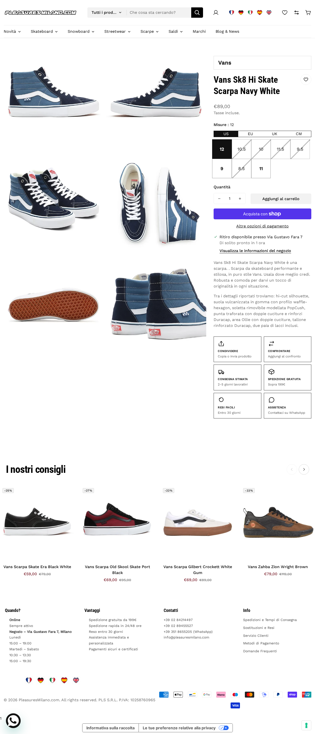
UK (274, 133)
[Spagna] (259, 12)
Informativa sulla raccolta (110, 727)
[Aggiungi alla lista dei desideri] (305, 79)
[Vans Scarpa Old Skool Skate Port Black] (117, 523)
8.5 (241, 168)
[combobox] (145, 12)
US (226, 133)
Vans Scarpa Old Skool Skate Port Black (117, 569)
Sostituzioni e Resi (258, 628)
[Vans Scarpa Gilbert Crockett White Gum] (197, 523)
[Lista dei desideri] (285, 13)
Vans (224, 63)
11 (261, 168)
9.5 (300, 149)
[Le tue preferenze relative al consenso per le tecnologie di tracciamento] (306, 725)
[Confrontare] (296, 13)
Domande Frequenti (260, 651)
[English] (269, 12)
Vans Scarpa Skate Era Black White (37, 566)
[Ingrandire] (94, 60)
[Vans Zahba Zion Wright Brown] (278, 523)
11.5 (280, 149)
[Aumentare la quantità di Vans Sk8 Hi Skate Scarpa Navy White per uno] (240, 198)
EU (250, 133)
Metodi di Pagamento (261, 643)
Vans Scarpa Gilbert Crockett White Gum (197, 569)
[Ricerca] (197, 12)
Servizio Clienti (255, 636)
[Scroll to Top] (305, 707)
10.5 (241, 149)
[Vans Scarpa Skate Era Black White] (37, 523)
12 (222, 149)
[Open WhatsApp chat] (13, 720)
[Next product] (304, 469)
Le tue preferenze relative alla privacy (179, 727)
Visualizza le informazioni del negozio (255, 250)
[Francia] (231, 12)
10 (261, 149)
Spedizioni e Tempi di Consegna (270, 620)
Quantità (222, 187)
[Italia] (250, 12)
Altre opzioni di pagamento (262, 226)
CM (299, 133)
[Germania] (240, 12)
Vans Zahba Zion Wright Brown (278, 566)
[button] (308, 13)
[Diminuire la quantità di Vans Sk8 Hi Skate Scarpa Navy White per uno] (219, 198)
